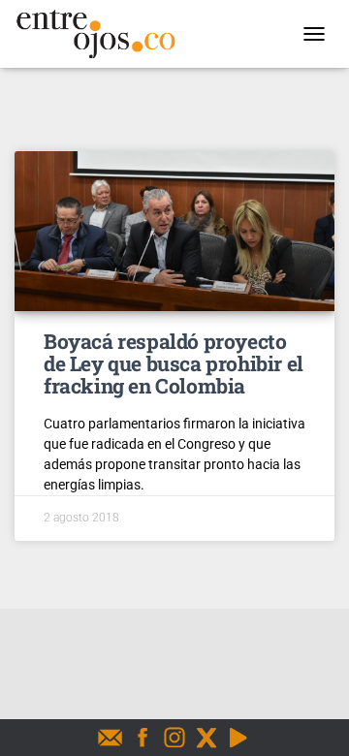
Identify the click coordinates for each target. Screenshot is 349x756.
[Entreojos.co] (103, 34)
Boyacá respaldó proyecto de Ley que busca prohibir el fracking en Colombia (173, 363)
